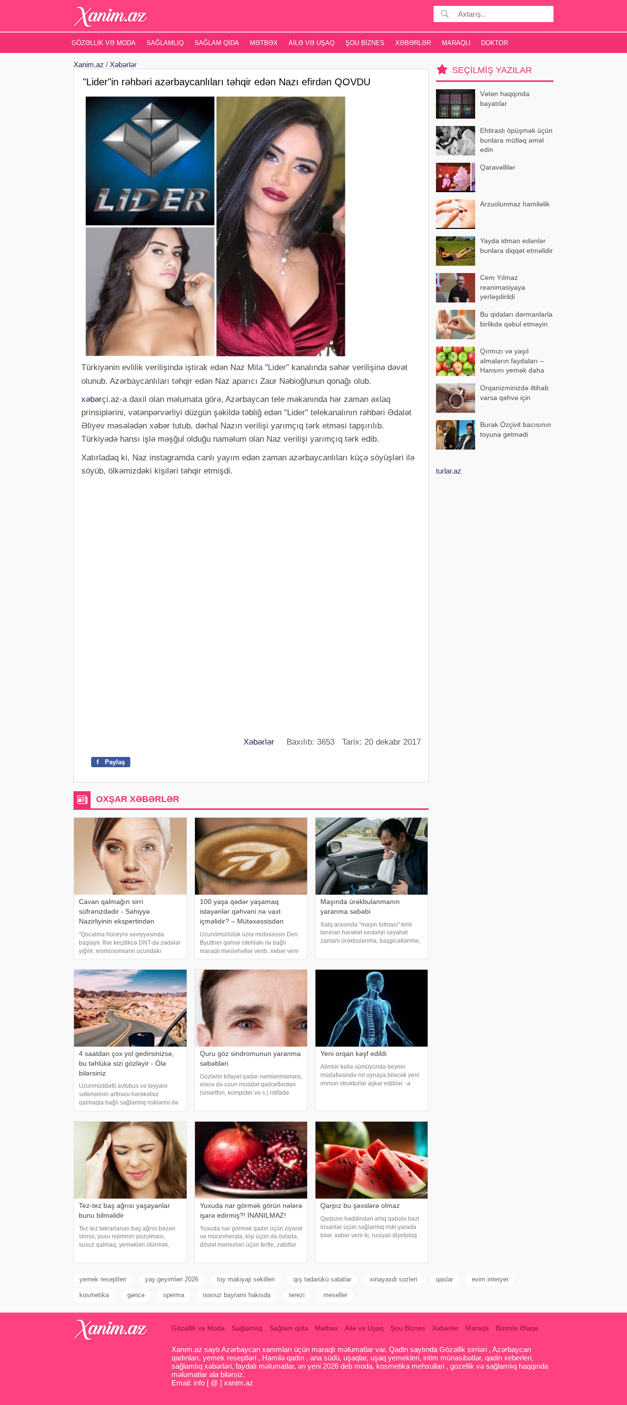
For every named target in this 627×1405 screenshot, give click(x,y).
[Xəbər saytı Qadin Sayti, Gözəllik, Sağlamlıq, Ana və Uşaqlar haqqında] (110, 17)
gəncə (136, 1295)
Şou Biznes (365, 43)
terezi (297, 1295)
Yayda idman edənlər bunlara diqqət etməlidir (516, 245)
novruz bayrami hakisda (236, 1295)
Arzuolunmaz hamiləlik (515, 204)
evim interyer (490, 1279)
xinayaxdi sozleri (393, 1279)
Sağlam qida (216, 43)
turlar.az (448, 471)
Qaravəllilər (497, 167)
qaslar (444, 1279)
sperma (173, 1295)
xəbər (91, 399)
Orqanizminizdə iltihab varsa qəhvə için (514, 392)
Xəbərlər (413, 43)
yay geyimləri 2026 (171, 1279)
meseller (335, 1295)
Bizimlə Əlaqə (517, 1328)
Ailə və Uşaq (312, 43)
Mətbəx (264, 43)
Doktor (494, 43)
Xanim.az (88, 64)
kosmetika (94, 1295)
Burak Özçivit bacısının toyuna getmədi (515, 429)
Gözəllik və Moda (104, 43)
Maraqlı (456, 43)
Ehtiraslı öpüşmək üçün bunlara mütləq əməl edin (516, 139)
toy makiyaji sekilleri (246, 1279)
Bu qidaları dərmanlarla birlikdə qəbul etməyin (516, 319)
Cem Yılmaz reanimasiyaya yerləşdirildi (502, 287)
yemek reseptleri (102, 1279)
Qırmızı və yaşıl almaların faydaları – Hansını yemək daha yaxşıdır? (512, 361)
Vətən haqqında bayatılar (505, 98)
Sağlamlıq (165, 43)
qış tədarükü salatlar (322, 1279)
